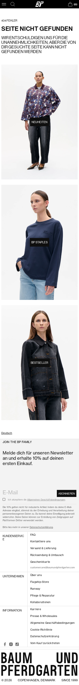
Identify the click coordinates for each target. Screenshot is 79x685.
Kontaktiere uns (40, 541)
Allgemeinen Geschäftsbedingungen (46, 499)
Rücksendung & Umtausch (47, 555)
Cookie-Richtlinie (41, 629)
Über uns (36, 575)
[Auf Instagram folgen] (11, 644)
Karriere (35, 609)
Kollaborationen (40, 602)
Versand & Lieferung (43, 548)
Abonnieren (66, 493)
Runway (35, 588)
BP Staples (39, 242)
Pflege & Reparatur (42, 595)
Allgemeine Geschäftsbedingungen (52, 622)
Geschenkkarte (40, 561)
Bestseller (39, 362)
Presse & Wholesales (43, 616)
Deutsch (6, 433)
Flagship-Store (39, 581)
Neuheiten (39, 122)
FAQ (33, 534)
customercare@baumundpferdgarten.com (52, 567)
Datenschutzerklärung (41, 527)
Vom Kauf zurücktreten (45, 643)
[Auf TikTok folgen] (17, 644)
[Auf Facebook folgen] (5, 644)
